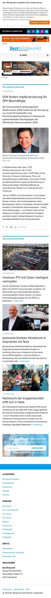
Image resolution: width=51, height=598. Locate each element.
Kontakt (5, 490)
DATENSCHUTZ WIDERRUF (37, 452)
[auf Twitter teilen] (7, 227)
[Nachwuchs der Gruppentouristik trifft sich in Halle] (25, 377)
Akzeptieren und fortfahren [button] (39, 22)
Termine (5, 494)
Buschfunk (6, 506)
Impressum (7, 589)
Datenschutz (19, 589)
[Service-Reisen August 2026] (25, 68)
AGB (27, 589)
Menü (24, 55)
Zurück (22, 227)
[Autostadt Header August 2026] (25, 39)
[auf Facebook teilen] (3, 227)
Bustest (5, 521)
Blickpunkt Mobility (10, 479)
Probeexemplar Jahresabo (13, 552)
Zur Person (7, 514)
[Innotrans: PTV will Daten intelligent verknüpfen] (25, 257)
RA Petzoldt (7, 529)
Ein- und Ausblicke (10, 510)
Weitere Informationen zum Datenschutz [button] (16, 19)
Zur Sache (6, 517)
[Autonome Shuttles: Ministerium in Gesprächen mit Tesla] (25, 317)
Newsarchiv (7, 487)
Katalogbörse (8, 483)
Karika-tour (7, 525)
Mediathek (6, 537)
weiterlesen (18, 300)
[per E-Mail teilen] (11, 227)
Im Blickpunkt (8, 533)
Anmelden (37, 448)
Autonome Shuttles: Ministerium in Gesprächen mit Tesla (24, 340)
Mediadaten (7, 548)
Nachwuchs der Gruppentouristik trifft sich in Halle (23, 400)
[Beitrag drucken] (15, 227)
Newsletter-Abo (9, 556)
